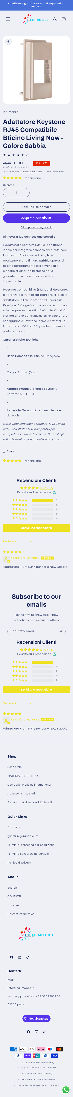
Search (12, 887)
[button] (8, 19)
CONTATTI (14, 896)
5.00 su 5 (46, 488)
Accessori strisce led (21, 793)
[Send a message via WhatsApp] (66, 1090)
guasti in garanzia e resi (23, 836)
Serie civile (14, 767)
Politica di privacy (19, 862)
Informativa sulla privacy (38, 1074)
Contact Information (20, 914)
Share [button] (11, 451)
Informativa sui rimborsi (42, 1068)
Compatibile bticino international (29, 784)
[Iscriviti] (61, 631)
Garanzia (13, 827)
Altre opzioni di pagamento (36, 227)
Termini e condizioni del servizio (28, 853)
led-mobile (34, 1063)
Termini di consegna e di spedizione (30, 845)
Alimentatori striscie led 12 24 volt (29, 802)
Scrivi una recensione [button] (36, 527)
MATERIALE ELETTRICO (23, 776)
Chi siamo (14, 905)
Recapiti (55, 1085)
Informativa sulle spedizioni (31, 1085)
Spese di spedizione (30, 171)
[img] (12, 552)
